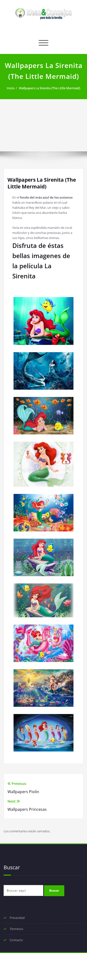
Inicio (10, 88)
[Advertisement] (43, 125)
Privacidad (17, 918)
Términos (16, 929)
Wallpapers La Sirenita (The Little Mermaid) (49, 88)
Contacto (16, 940)
